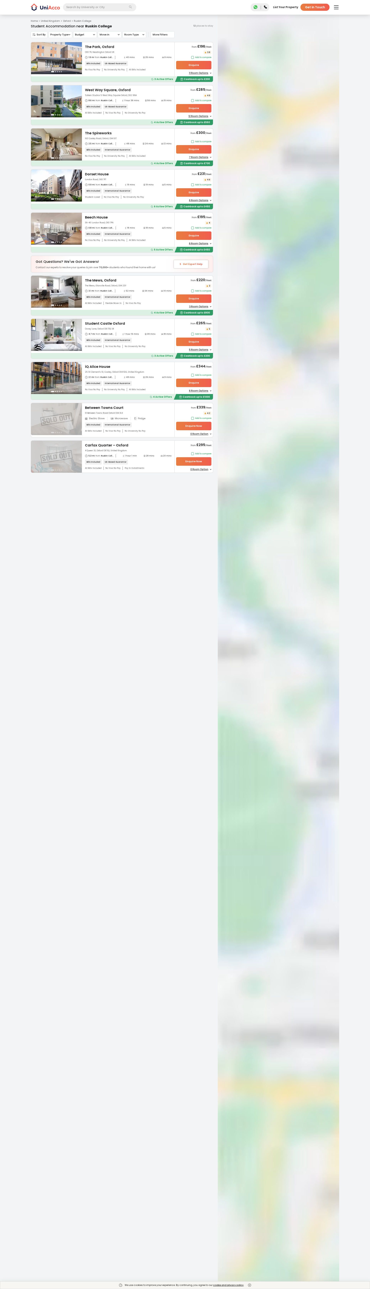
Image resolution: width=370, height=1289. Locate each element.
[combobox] (99, 7)
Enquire (194, 65)
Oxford (67, 21)
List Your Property (285, 7)
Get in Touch (315, 7)
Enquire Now (193, 426)
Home (34, 21)
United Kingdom (50, 21)
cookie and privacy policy (228, 1285)
